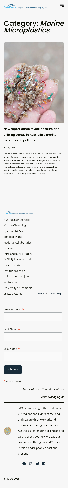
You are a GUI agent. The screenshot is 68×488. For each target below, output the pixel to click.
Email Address (14, 309)
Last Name (12, 349)
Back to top (56, 293)
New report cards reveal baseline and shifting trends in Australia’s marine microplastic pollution (31, 134)
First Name (12, 329)
